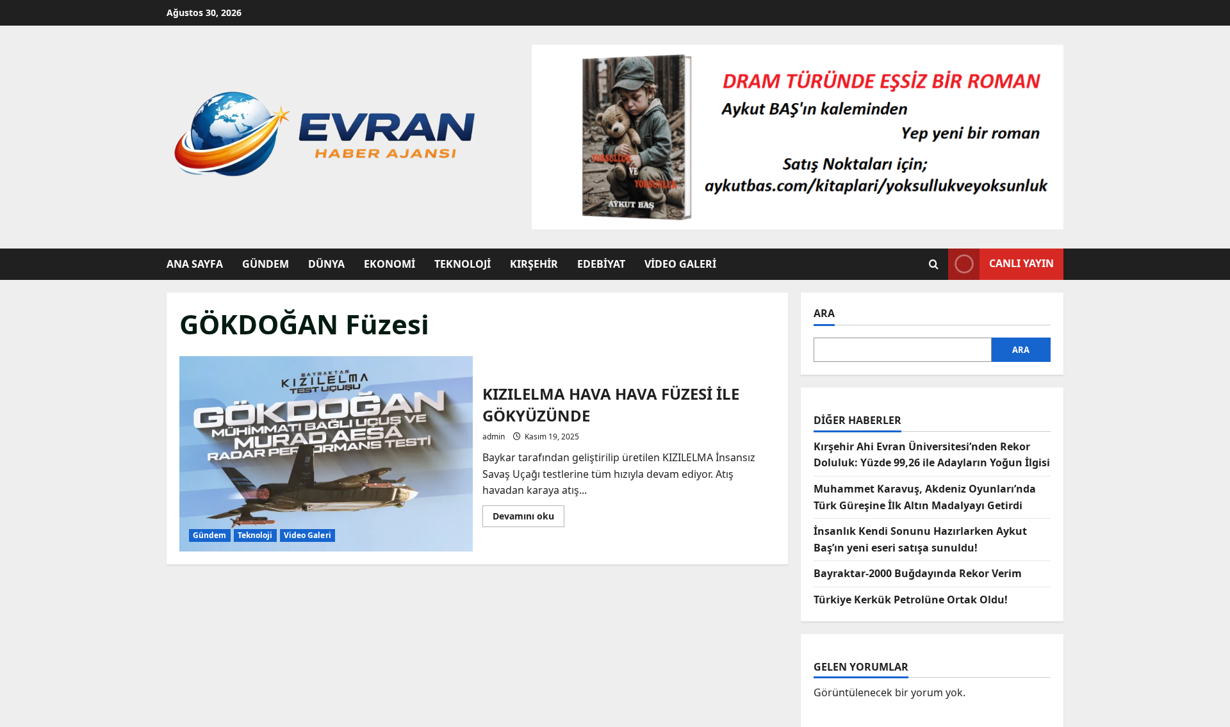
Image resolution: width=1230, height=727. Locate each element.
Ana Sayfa (195, 264)
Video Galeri (680, 264)
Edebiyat (601, 264)
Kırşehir (534, 264)
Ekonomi (389, 264)
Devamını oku (528, 518)
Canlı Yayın (1021, 263)
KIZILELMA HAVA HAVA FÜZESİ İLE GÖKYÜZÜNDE (326, 453)
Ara (824, 313)
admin (493, 436)
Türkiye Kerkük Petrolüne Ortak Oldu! (911, 599)
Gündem (265, 264)
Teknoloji (462, 264)
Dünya (326, 264)
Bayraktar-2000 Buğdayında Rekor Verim (918, 573)
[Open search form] (934, 264)
